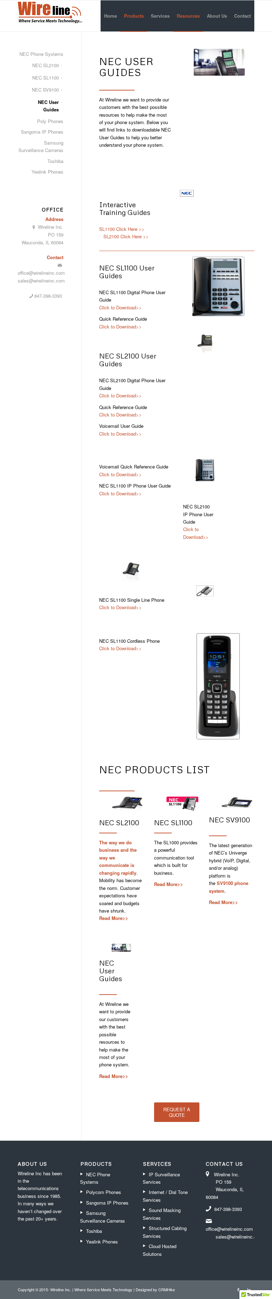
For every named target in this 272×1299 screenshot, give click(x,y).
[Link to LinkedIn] (249, 1289)
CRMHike (166, 1289)
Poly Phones (50, 121)
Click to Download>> (120, 307)
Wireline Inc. (50, 226)
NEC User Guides (110, 971)
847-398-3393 (48, 295)
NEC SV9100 (229, 819)
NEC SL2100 (119, 822)
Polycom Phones (103, 1192)
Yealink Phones (47, 171)
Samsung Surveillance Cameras (40, 146)
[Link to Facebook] (238, 1289)
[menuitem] (110, 15)
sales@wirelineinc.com (41, 280)
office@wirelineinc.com (41, 272)
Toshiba (55, 161)
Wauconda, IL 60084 (42, 242)
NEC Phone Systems (41, 54)
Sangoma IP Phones (42, 131)
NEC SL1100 (173, 822)
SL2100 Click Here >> (126, 236)
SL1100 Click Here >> (121, 229)
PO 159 (55, 234)
